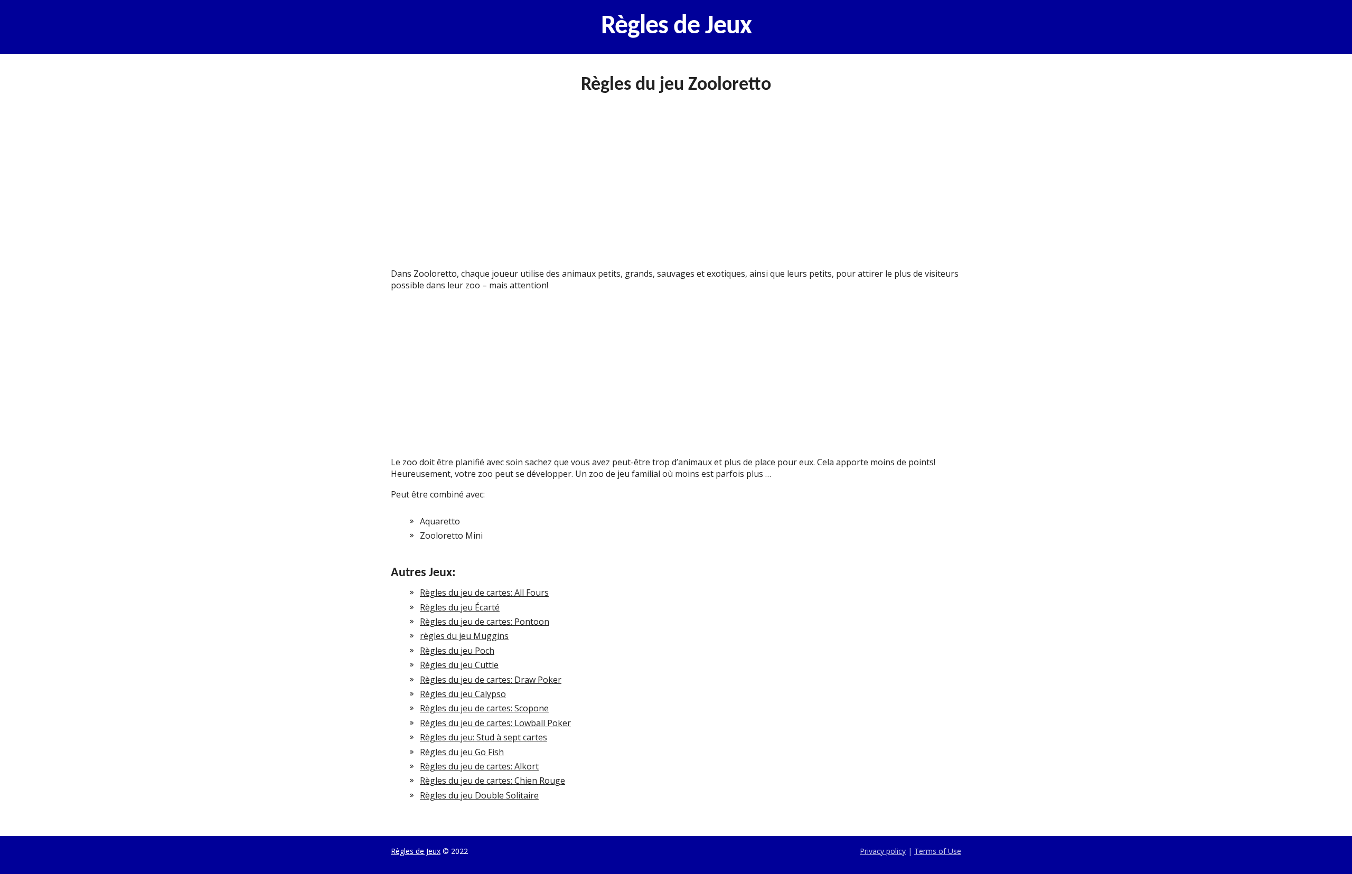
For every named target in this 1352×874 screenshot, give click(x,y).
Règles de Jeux (676, 27)
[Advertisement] (676, 190)
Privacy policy (883, 851)
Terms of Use (937, 851)
